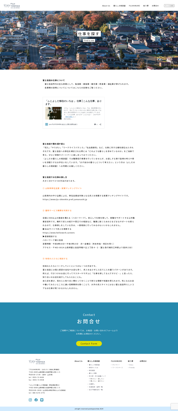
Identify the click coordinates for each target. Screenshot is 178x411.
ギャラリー (116, 365)
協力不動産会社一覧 (96, 390)
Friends (132, 368)
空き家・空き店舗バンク (97, 376)
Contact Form (89, 343)
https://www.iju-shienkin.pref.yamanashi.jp (65, 199)
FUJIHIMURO (134, 5)
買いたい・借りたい (97, 381)
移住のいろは (93, 368)
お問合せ (155, 5)
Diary (131, 365)
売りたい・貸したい (97, 379)
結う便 (146, 5)
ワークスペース (117, 368)
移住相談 (92, 370)
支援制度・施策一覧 (96, 387)
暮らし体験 (93, 373)
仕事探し (92, 384)
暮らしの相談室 (119, 5)
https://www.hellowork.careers (59, 232)
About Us (106, 5)
